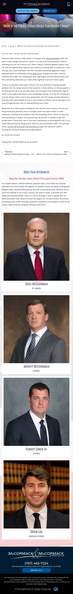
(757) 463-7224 (36, 563)
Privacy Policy (46, 589)
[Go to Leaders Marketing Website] (56, 589)
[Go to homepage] (36, 4)
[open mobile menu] (4, 4)
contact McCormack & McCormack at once (25, 127)
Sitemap (37, 589)
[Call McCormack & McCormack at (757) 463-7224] (68, 4)
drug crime (37, 74)
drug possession (53, 58)
